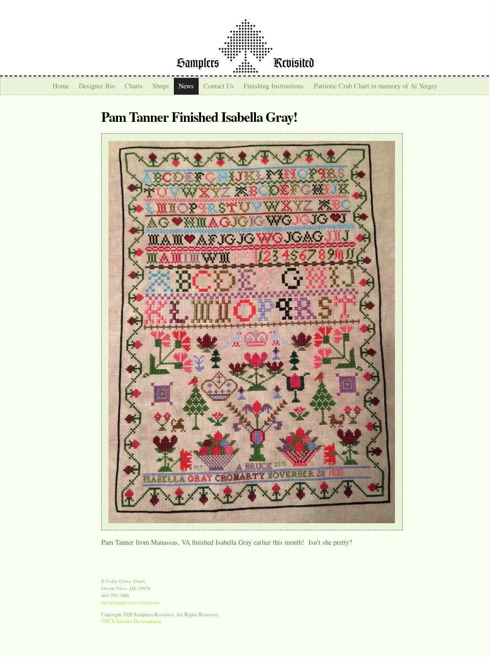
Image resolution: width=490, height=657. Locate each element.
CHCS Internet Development (131, 621)
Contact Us (218, 85)
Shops (160, 85)
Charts (134, 85)
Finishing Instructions (274, 85)
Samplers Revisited (245, 46)
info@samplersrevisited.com (130, 602)
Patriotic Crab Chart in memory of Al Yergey (375, 85)
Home (61, 85)
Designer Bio (97, 85)
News (186, 85)
